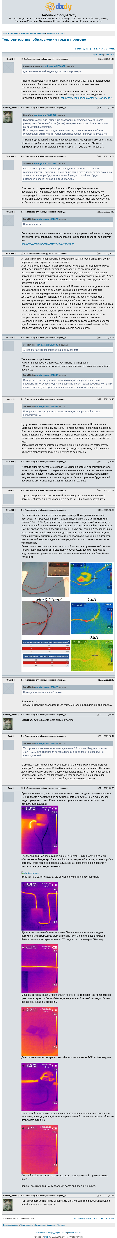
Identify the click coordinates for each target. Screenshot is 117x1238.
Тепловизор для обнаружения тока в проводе (44, 39)
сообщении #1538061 (45, 115)
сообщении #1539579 (46, 219)
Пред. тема (98, 55)
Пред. (88, 49)
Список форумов (10, 1225)
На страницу (79, 49)
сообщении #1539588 (46, 345)
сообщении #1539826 (46, 687)
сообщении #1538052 (54, 66)
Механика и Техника (56, 1225)
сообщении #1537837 (45, 163)
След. (112, 49)
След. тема (109, 55)
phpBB (47, 1237)
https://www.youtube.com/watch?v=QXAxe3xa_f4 (87, 98)
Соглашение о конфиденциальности (51, 1233)
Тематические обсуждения (32, 1225)
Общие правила (75, 1233)
